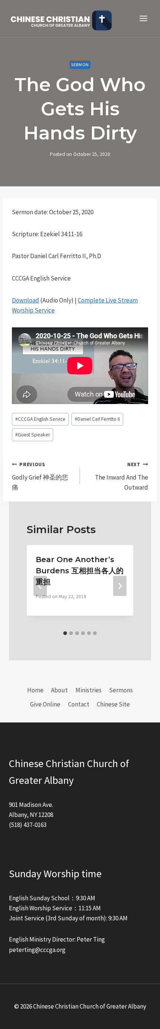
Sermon (80, 64)
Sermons (121, 690)
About (59, 690)
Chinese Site (113, 704)
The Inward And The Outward (121, 476)
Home (35, 690)
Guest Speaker (32, 435)
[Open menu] (143, 18)
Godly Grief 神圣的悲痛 (40, 476)
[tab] (65, 633)
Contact (78, 704)
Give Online (45, 704)
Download (25, 300)
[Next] (120, 586)
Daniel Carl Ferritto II (97, 419)
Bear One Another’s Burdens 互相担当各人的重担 (80, 570)
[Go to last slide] (40, 586)
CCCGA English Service (40, 419)
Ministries (89, 690)
